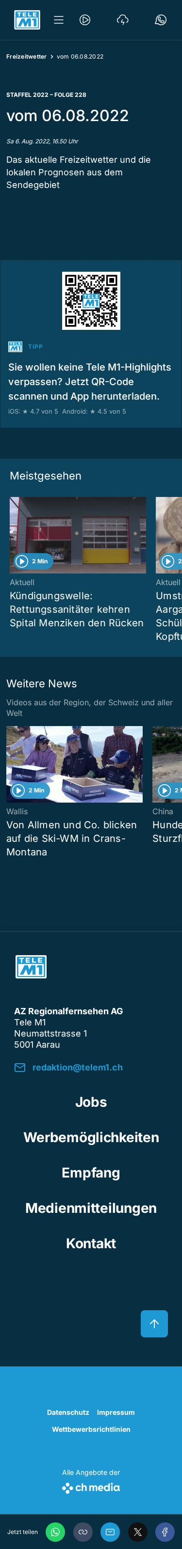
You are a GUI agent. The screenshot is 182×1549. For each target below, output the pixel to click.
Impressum (116, 1412)
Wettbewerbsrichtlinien (91, 1429)
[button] (83, 1532)
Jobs (91, 1102)
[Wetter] (123, 20)
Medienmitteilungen (91, 1208)
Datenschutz (68, 1412)
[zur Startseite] (27, 20)
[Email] (110, 1532)
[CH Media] (91, 1486)
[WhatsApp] (55, 1532)
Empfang (91, 1172)
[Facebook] (165, 1532)
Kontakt (91, 1243)
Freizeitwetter (26, 56)
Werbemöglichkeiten (91, 1137)
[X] (138, 1532)
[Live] (85, 20)
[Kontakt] (160, 20)
